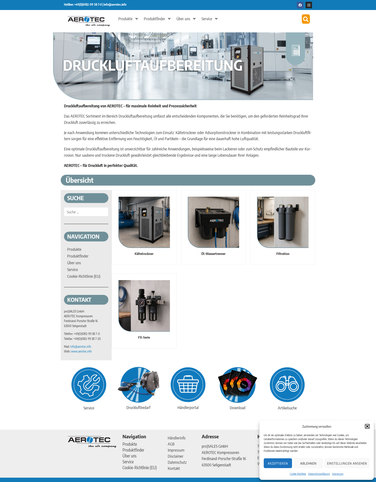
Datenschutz (177, 462)
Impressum (337, 473)
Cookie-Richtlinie (298, 473)
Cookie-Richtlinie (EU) (140, 467)
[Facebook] (300, 5)
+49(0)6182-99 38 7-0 (88, 4)
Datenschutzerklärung (319, 473)
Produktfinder (154, 18)
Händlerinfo (177, 437)
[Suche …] (86, 211)
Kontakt (174, 468)
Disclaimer (175, 456)
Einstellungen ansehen (347, 463)
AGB (171, 443)
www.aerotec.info (81, 351)
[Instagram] (309, 5)
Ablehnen (308, 463)
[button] (367, 426)
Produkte (125, 18)
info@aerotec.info (115, 4)
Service (206, 18)
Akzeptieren (278, 463)
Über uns (183, 18)
